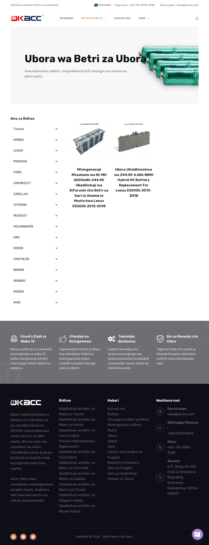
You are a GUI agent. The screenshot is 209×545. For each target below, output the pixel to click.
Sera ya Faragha (120, 468)
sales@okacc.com (180, 414)
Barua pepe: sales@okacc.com (179, 5)
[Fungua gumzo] (197, 534)
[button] (102, 5)
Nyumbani (66, 18)
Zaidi (142, 18)
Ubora (112, 436)
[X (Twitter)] (23, 537)
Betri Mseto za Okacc (118, 536)
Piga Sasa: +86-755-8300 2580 (135, 5)
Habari (112, 441)
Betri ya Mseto (91, 18)
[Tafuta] (197, 18)
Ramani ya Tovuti (121, 479)
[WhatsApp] (33, 537)
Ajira (111, 446)
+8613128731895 (180, 433)
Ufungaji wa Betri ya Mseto (128, 419)
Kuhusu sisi (122, 18)
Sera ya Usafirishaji (122, 473)
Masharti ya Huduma (123, 463)
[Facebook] (13, 537)
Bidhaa (113, 414)
